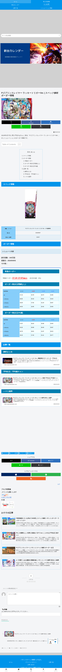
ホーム (10, 662)
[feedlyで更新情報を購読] (46, 474)
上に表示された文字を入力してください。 (15, 611)
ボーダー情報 (27, 158)
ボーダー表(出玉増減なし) (32, 163)
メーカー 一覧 (23, 453)
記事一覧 (25, 168)
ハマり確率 (28, 176)
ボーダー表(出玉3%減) (31, 166)
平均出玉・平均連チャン (32, 174)
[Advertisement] (31, 21)
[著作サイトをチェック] (16, 474)
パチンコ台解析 (14, 453)
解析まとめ (28, 171)
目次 (28, 152)
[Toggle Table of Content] (18, 144)
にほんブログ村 (6, 497)
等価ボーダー (29, 161)
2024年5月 (5, 453)
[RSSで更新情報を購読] (31, 478)
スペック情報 (27, 155)
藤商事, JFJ (31, 453)
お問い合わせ (31, 664)
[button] (59, 35)
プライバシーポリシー (31, 662)
